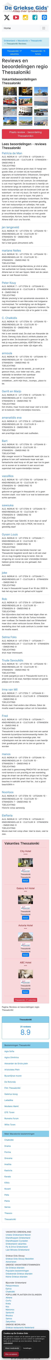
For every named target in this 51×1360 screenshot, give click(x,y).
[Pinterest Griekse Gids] (44, 17)
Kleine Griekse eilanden (16, 1276)
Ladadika (8, 1100)
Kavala (7, 1176)
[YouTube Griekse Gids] (16, 17)
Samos (9, 1318)
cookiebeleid (8, 1343)
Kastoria (8, 1170)
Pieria (7, 1201)
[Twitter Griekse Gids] (6, 17)
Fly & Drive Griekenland (17, 1247)
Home (7, 28)
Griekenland (9, 40)
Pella (6, 1195)
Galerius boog (11, 1094)
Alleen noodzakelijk (12, 1348)
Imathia (7, 1164)
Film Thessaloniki (12, 1088)
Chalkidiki (9, 1140)
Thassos (8, 1213)
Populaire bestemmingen (17, 1270)
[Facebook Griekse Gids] (34, 17)
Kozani (7, 1188)
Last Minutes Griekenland (17, 1250)
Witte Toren (9, 1124)
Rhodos (9, 1315)
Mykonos (10, 1309)
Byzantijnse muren (13, 1075)
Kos (7, 1306)
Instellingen (27, 1348)
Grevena (8, 1158)
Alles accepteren (11, 1354)
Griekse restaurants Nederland (20, 1327)
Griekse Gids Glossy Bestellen (20, 1258)
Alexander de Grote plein (16, 1063)
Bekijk (25, 881)
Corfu (8, 1300)
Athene (9, 1297)
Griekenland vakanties (16, 1244)
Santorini (10, 1312)
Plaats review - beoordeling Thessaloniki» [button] (25, 134)
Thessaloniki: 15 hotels (38, 52)
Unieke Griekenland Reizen (18, 1235)
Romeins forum (11, 1118)
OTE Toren (9, 1112)
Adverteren (11, 1261)
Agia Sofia (9, 1051)
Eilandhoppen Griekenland (18, 1238)
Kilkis (6, 1182)
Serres (7, 1207)
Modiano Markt (11, 1106)
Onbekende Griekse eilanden (19, 1273)
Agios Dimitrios (11, 1057)
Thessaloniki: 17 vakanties (14, 52)
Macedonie (23, 40)
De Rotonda (10, 1082)
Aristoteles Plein (12, 1069)
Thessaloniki (36, 40)
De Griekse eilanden (15, 1267)
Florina (7, 1152)
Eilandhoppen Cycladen (17, 1241)
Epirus (9, 1288)
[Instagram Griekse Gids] (25, 17)
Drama (7, 1146)
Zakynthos (10, 1321)
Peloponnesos (12, 1285)
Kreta (8, 1303)
